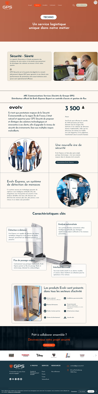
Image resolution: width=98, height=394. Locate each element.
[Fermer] (96, 391)
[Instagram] (16, 379)
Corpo (43, 376)
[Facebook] (13, 379)
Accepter (91, 391)
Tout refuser (82, 391)
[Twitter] (18, 379)
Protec (43, 374)
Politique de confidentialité (14, 392)
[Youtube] (21, 379)
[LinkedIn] (10, 379)
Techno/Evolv (45, 379)
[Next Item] (95, 355)
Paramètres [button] (74, 391)
